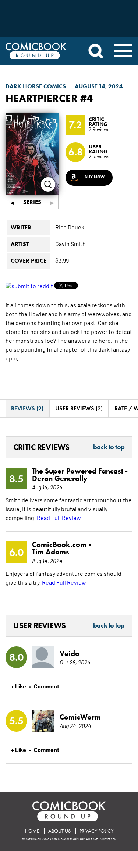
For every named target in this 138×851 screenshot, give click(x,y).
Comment (46, 686)
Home (32, 831)
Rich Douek (69, 226)
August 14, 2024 (99, 86)
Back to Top (109, 447)
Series (32, 201)
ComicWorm (80, 717)
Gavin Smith (70, 243)
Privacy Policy (96, 831)
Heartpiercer (42, 98)
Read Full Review (59, 517)
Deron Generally (60, 478)
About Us (59, 831)
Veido (69, 653)
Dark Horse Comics (36, 86)
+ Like (18, 686)
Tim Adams (50, 552)
